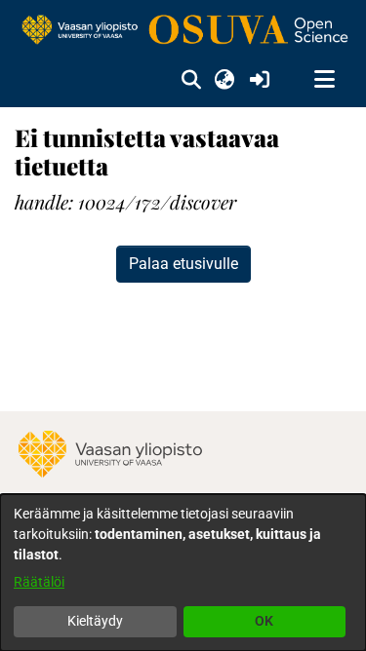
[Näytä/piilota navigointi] (324, 79)
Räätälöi (39, 582)
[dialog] (183, 572)
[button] (191, 80)
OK (264, 621)
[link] (183, 31)
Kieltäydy (95, 621)
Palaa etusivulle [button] (183, 263)
